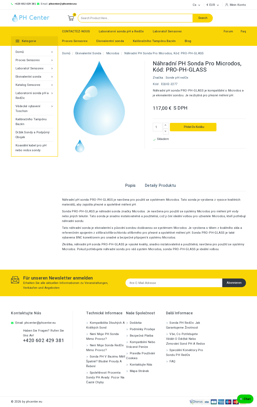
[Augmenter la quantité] (166, 125)
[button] (245, 399)
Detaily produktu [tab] (160, 185)
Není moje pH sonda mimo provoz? (102, 336)
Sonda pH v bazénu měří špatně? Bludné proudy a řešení (105, 361)
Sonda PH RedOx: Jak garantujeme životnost (183, 325)
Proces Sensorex (75, 41)
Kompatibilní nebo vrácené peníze (140, 344)
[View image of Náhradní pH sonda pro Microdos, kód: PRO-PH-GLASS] (79, 145)
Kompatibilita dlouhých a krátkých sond (105, 325)
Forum (228, 31)
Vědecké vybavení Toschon (34, 108)
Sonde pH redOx (177, 77)
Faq (243, 31)
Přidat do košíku (193, 127)
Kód (155, 84)
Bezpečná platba (141, 335)
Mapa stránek (139, 371)
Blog (188, 41)
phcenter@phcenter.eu (62, 3)
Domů (34, 52)
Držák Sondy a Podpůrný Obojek (32, 134)
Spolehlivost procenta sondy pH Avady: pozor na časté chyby (105, 377)
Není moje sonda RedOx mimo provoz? (104, 347)
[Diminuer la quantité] (166, 132)
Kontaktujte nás (26, 313)
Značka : (159, 77)
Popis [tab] (130, 185)
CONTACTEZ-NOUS (76, 31)
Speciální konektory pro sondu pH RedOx (184, 352)
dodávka (135, 323)
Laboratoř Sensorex (167, 31)
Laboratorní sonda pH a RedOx (121, 31)
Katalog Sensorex (34, 85)
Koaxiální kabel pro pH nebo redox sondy (31, 147)
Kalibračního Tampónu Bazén (154, 41)
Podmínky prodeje (142, 329)
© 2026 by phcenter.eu (26, 401)
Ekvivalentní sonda (110, 41)
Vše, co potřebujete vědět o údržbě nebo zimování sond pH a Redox (185, 339)
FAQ (172, 361)
